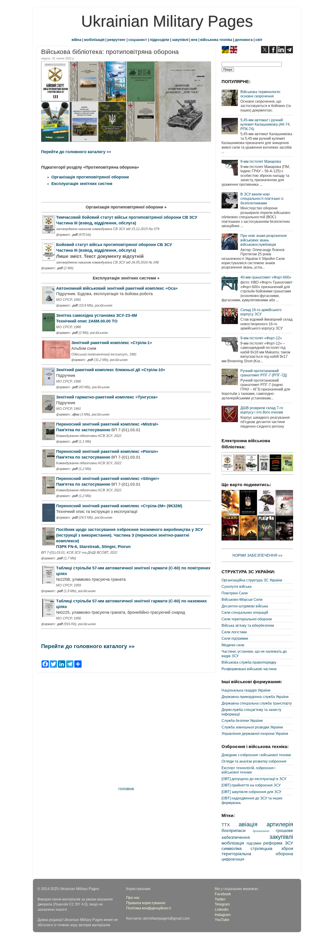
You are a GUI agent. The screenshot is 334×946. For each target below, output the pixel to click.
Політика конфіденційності (148, 908)
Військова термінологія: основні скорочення (260, 94)
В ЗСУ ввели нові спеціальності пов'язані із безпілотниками (261, 198)
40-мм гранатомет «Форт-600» (265, 277)
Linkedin (222, 909)
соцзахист (137, 40)
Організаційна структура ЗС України (252, 580)
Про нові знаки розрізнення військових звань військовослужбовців (263, 239)
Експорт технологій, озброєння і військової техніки (248, 770)
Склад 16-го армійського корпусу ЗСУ (261, 312)
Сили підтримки (235, 638)
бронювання (261, 831)
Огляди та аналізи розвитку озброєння (254, 761)
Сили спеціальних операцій (245, 612)
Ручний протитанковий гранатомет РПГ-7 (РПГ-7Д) (263, 373)
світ (258, 40)
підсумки (254, 843)
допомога (244, 40)
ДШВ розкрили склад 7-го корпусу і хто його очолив (261, 410)
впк (194, 40)
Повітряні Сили (235, 593)
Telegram (222, 904)
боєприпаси (234, 830)
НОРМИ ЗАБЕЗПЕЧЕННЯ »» (257, 555)
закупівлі (180, 40)
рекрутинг (116, 40)
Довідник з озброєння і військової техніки (256, 755)
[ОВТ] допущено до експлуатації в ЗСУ (254, 779)
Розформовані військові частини (249, 669)
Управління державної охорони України (255, 733)
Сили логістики (234, 632)
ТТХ (226, 824)
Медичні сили (233, 645)
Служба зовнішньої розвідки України (252, 727)
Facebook (223, 894)
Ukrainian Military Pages (167, 21)
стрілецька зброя (272, 848)
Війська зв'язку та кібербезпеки (248, 625)
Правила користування (145, 903)
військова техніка (216, 40)
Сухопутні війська (237, 586)
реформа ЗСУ (278, 842)
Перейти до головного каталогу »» (76, 152)
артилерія (280, 824)
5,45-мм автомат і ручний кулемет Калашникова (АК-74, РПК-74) (265, 124)
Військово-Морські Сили (242, 599)
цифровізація (233, 859)
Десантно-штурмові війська (245, 606)
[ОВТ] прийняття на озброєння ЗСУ (251, 785)
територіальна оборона (257, 853)
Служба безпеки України (242, 720)
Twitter (220, 899)
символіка (232, 848)
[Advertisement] (126, 730)
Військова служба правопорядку (249, 662)
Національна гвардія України (246, 690)
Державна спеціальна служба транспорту (257, 703)
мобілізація (94, 40)
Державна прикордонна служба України (255, 697)
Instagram (223, 915)
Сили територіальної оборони (247, 619)
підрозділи (159, 40)
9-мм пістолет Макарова (260, 161)
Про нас (133, 897)
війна (76, 40)
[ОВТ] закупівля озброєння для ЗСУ (251, 792)
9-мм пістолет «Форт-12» (261, 338)
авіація (248, 824)
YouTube (222, 920)
